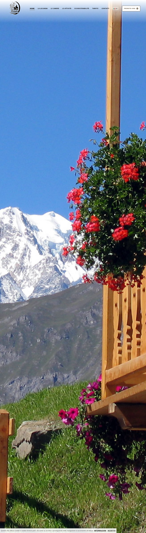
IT (116, 8)
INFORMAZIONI (100, 531)
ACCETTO (111, 531)
